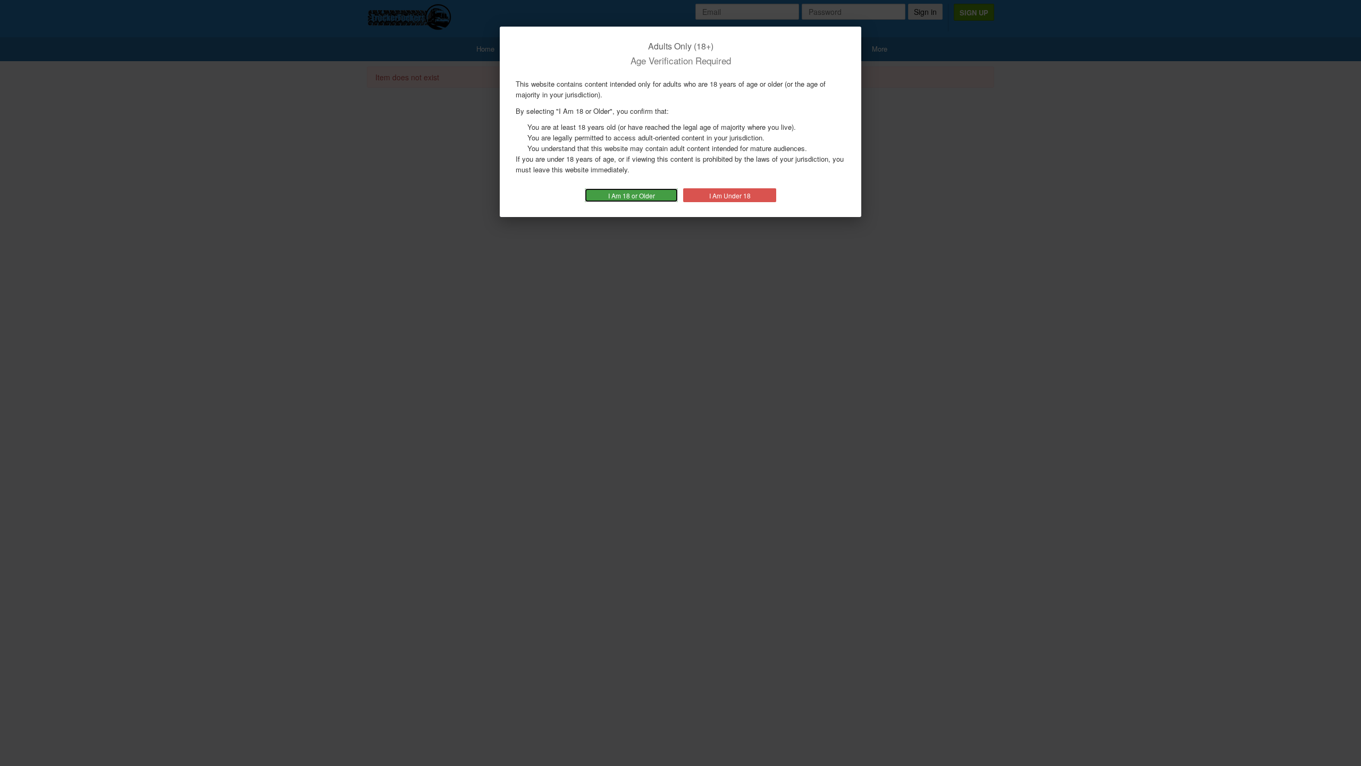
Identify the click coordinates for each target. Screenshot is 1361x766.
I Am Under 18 (730, 195)
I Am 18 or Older (631, 195)
